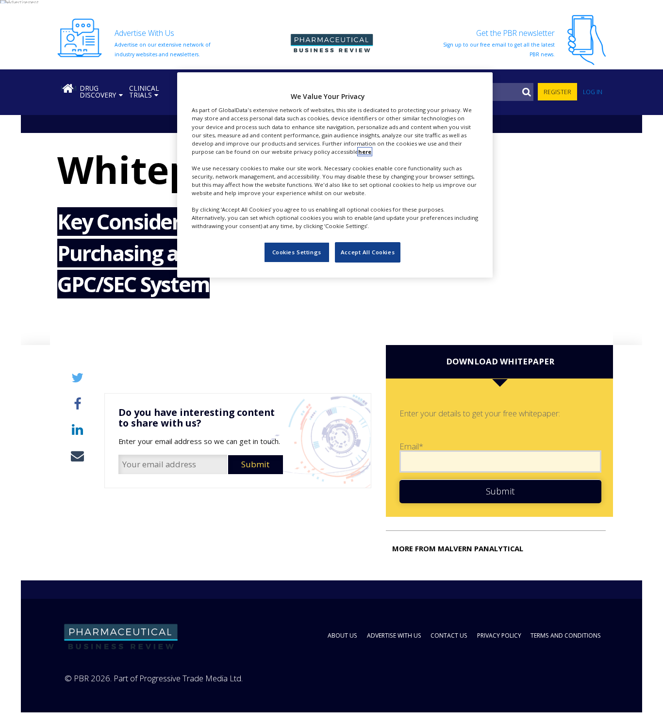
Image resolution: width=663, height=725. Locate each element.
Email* (411, 447)
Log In (592, 92)
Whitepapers (86, 169)
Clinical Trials (144, 91)
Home (68, 88)
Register (557, 92)
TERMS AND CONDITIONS (565, 635)
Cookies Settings (296, 252)
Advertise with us (394, 635)
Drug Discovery (98, 91)
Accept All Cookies (368, 252)
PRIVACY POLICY (499, 635)
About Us (342, 635)
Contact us (449, 635)
